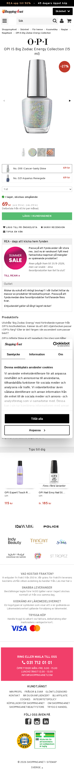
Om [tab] (60, 354)
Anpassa (35, 430)
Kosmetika (51, 29)
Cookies (25, 699)
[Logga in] (61, 21)
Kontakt (14, 695)
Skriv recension (54, 227)
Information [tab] (37, 354)
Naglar (64, 29)
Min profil (15, 691)
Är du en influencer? (36, 695)
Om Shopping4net (59, 703)
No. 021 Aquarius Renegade (41, 178)
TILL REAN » (12, 275)
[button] (69, 21)
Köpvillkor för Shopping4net (26, 703)
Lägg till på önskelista (22, 227)
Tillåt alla (37, 418)
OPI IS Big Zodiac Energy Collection (33, 33)
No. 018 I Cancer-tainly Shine (41, 168)
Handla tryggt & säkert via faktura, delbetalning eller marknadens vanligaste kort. (37, 619)
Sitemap (52, 762)
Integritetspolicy (45, 699)
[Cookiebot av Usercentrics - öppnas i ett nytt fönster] (53, 344)
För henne (37, 29)
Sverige (36, 767)
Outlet (8, 284)
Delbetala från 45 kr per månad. (20, 208)
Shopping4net (9, 29)
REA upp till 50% (19, 3)
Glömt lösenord (56, 691)
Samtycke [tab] (13, 354)
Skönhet (24, 29)
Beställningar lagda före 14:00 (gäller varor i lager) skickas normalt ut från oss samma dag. (37, 591)
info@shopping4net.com (37, 675)
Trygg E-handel (57, 707)
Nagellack (7, 33)
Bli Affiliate (60, 695)
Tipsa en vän (14, 231)
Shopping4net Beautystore (26, 707)
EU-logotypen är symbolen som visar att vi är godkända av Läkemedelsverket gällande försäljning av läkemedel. (37, 605)
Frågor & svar (34, 691)
